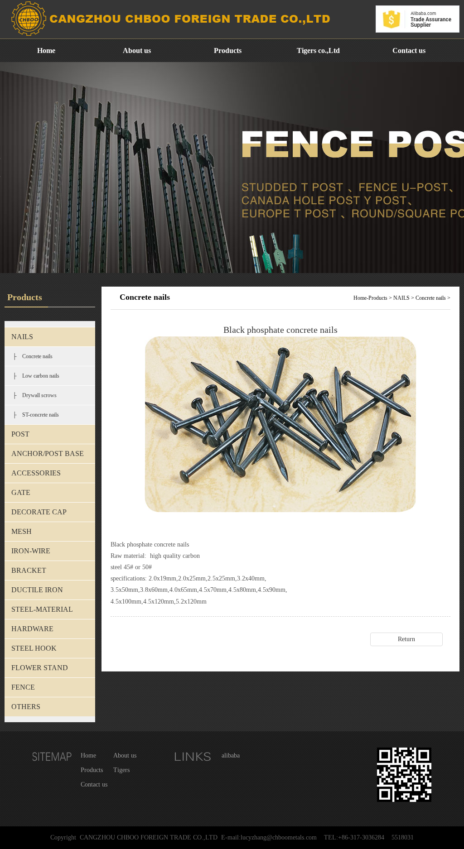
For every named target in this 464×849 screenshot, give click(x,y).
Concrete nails (431, 298)
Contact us (408, 50)
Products (228, 50)
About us (137, 50)
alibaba (231, 755)
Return (406, 639)
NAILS (401, 298)
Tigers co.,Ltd (318, 50)
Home (46, 50)
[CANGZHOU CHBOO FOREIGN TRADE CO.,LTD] (169, 37)
